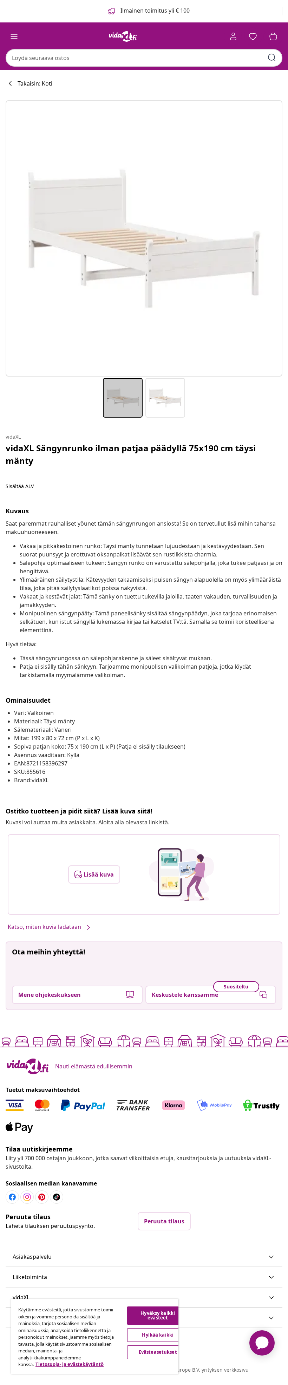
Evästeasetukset (158, 1352)
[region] (94, 1336)
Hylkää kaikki (158, 1335)
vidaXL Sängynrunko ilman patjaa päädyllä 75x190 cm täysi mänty (131, 454)
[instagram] (27, 1197)
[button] (144, 1257)
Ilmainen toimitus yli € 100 (154, 10)
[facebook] (12, 1197)
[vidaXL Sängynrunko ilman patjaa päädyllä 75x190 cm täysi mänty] (144, 238)
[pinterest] (41, 1197)
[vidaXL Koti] (122, 36)
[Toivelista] (253, 36)
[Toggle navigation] (14, 36)
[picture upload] (181, 874)
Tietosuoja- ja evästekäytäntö (69, 1364)
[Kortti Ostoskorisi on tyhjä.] (273, 36)
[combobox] (144, 58)
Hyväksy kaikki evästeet (157, 1315)
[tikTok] (56, 1197)
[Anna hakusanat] (271, 57)
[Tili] (233, 36)
